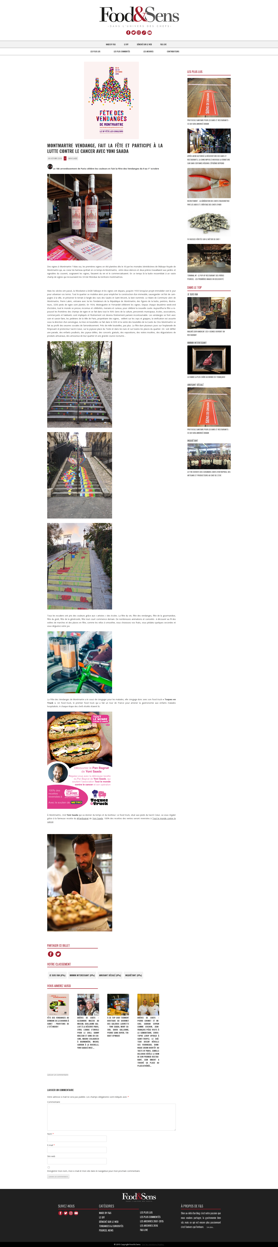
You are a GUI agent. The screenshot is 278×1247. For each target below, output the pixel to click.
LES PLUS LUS (95, 51)
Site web (51, 1156)
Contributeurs (173, 51)
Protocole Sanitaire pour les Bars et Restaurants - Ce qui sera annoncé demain (208, 122)
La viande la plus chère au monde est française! (206, 377)
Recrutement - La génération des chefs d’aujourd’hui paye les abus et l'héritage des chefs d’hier (208, 202)
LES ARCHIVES (148, 51)
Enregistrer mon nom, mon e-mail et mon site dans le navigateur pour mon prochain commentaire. (93, 1171)
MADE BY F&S (111, 44)
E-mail (51, 1145)
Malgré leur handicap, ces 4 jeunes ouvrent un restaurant (206, 333)
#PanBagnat (83, 818)
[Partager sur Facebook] (50, 956)
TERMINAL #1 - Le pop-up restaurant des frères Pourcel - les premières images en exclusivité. (205, 277)
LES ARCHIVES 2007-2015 (151, 1221)
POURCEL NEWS (106, 1230)
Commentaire (53, 1102)
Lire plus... (210, 1227)
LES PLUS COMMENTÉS (122, 51)
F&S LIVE (163, 44)
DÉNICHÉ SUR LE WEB (144, 44)
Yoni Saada (97, 818)
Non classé (72, 158)
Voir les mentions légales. (153, 1244)
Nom (50, 1133)
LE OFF (126, 44)
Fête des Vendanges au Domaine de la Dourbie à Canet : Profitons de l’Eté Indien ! (58, 1022)
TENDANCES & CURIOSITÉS (111, 1226)
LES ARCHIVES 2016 (149, 1225)
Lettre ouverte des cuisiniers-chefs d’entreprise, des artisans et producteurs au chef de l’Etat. (209, 473)
